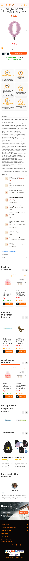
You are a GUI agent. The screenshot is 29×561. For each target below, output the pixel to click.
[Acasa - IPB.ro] (9, 5)
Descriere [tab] (4, 116)
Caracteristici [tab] (5, 254)
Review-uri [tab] (5, 260)
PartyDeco (5, 290)
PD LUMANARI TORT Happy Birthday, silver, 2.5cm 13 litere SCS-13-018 (21, 294)
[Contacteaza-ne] (24, 5)
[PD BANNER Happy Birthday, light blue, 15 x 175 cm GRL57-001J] (8, 329)
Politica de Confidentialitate (13, 516)
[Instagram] (20, 545)
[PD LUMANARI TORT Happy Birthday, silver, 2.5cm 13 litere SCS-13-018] (21, 282)
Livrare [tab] (3, 257)
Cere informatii (20, 63)
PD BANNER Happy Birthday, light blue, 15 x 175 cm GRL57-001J (7, 341)
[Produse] (2, 5)
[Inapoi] (1, 9)
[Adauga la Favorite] (11, 276)
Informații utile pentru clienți (8, 527)
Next (26, 31)
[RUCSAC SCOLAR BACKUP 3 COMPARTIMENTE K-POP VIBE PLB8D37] (21, 446)
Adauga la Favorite (8, 63)
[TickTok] (16, 545)
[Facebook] (9, 545)
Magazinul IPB (5, 524)
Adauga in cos (19, 53)
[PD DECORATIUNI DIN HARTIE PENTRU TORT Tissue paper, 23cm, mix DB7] (8, 282)
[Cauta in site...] (21, 5)
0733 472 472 (7, 539)
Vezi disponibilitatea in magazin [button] (19, 48)
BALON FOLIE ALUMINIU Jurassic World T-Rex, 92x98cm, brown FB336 (21, 341)
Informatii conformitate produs (9, 251)
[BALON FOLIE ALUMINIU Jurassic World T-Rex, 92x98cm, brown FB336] (21, 329)
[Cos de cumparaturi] (27, 5)
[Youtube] (13, 545)
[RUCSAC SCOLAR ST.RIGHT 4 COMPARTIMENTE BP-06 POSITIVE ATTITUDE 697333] (8, 446)
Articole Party (20, 146)
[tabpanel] (14, 30)
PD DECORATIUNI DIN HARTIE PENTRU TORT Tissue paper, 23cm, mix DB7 (8, 294)
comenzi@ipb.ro (7, 541)
